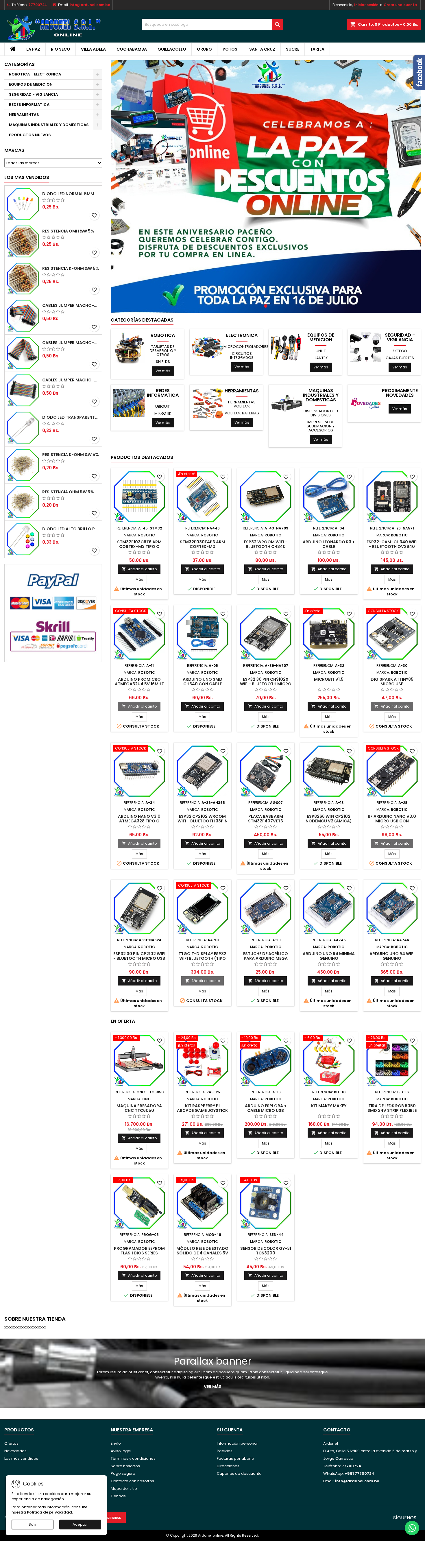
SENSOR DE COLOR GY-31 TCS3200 (265, 1250)
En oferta (123, 1021)
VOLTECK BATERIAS (242, 413)
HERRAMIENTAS (24, 114)
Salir (33, 1524)
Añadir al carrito (139, 568)
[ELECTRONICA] (207, 347)
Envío (116, 1443)
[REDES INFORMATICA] (129, 403)
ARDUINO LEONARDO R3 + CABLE (329, 544)
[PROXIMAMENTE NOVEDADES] (365, 403)
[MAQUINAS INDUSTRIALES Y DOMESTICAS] (286, 403)
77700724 (37, 4)
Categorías (19, 64)
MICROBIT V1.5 (328, 679)
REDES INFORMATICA (29, 104)
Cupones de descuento (239, 1473)
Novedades (15, 1451)
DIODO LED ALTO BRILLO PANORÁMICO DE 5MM (70, 529)
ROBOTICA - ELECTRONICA (35, 74)
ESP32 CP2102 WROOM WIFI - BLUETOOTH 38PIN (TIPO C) (203, 820)
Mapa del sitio (124, 1488)
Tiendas (118, 1496)
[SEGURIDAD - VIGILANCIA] (365, 347)
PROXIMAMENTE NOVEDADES (400, 393)
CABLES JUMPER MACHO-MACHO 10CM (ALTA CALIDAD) (70, 380)
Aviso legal (121, 1451)
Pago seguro (123, 1473)
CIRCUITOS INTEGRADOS (242, 355)
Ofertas (11, 1443)
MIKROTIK (162, 413)
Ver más (163, 370)
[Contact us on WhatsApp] (412, 1528)
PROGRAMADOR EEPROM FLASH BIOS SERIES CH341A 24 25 (139, 1253)
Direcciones (228, 1466)
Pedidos (224, 1451)
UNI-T (321, 351)
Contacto (336, 1429)
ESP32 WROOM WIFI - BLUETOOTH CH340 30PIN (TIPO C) (265, 546)
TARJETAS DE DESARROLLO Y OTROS (163, 350)
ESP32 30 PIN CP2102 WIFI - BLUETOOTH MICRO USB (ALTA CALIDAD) (139, 958)
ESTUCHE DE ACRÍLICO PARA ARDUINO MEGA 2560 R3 (265, 958)
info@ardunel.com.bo (90, 4)
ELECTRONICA (242, 335)
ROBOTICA (163, 335)
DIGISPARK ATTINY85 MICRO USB (392, 681)
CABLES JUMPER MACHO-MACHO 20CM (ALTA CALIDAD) (70, 305)
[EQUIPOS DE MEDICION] (286, 347)
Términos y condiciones (133, 1458)
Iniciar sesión (366, 4)
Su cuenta (230, 1429)
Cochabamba (132, 49)
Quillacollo (172, 49)
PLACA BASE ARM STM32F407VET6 (265, 818)
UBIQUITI (163, 406)
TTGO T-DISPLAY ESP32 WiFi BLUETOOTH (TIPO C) (202, 958)
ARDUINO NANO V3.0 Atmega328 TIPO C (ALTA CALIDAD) (139, 820)
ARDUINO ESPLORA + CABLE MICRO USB (266, 1108)
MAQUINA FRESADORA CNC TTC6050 (139, 1108)
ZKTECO (399, 351)
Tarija (317, 49)
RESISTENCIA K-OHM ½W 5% (70, 268)
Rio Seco (60, 49)
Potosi (231, 49)
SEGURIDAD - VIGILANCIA (33, 94)
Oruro (204, 49)
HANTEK (321, 358)
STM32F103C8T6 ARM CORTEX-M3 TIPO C (139, 544)
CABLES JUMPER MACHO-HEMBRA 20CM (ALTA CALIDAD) (70, 342)
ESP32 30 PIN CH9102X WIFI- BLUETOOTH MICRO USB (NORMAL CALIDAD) (265, 683)
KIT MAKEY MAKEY (328, 1106)
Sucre (292, 49)
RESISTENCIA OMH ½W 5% (68, 231)
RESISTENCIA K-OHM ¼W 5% (70, 454)
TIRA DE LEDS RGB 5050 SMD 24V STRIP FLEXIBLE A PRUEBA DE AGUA (392, 1110)
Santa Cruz (262, 49)
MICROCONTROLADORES (246, 346)
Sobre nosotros (125, 1466)
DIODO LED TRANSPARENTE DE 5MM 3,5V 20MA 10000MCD (70, 417)
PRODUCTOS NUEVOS (30, 135)
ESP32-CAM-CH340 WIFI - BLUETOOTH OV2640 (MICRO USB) (392, 546)
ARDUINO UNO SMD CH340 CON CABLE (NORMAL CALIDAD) (202, 683)
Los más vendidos (26, 177)
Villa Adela (93, 49)
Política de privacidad (49, 1512)
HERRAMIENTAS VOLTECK (242, 404)
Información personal (237, 1443)
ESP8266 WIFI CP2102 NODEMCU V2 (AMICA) (329, 818)
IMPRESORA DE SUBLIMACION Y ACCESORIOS (321, 426)
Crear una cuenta (400, 4)
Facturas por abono (235, 1458)
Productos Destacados (142, 457)
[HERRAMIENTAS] (207, 403)
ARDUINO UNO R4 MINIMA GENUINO (329, 956)
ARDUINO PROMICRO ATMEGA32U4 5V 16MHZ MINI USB (139, 683)
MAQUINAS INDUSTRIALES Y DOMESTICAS (49, 125)
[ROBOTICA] (129, 347)
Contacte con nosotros (132, 1481)
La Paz (33, 49)
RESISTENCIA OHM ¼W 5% (68, 492)
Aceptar (80, 1524)
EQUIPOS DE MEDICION (31, 84)
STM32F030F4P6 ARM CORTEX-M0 (202, 544)
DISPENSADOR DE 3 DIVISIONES (321, 413)
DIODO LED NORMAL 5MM (68, 193)
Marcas (14, 150)
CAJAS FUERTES (400, 358)
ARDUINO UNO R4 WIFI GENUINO (392, 956)
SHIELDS (163, 361)
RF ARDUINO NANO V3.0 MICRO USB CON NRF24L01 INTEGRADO (392, 820)
